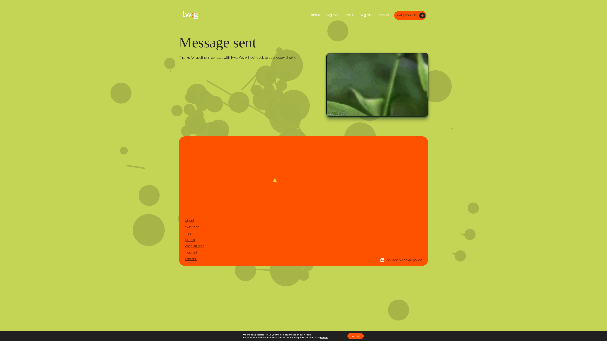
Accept (355, 336)
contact (383, 15)
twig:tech (332, 15)
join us (349, 15)
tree (188, 234)
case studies (194, 246)
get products (407, 15)
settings (324, 337)
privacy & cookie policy (404, 260)
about (315, 15)
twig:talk (366, 15)
